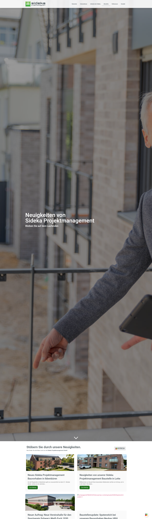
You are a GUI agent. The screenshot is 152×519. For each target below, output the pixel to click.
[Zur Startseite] (35, 3)
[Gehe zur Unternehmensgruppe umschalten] (146, 515)
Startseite (74, 4)
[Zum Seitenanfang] (76, 438)
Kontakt (123, 4)
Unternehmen (83, 4)
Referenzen (115, 4)
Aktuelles (106, 4)
